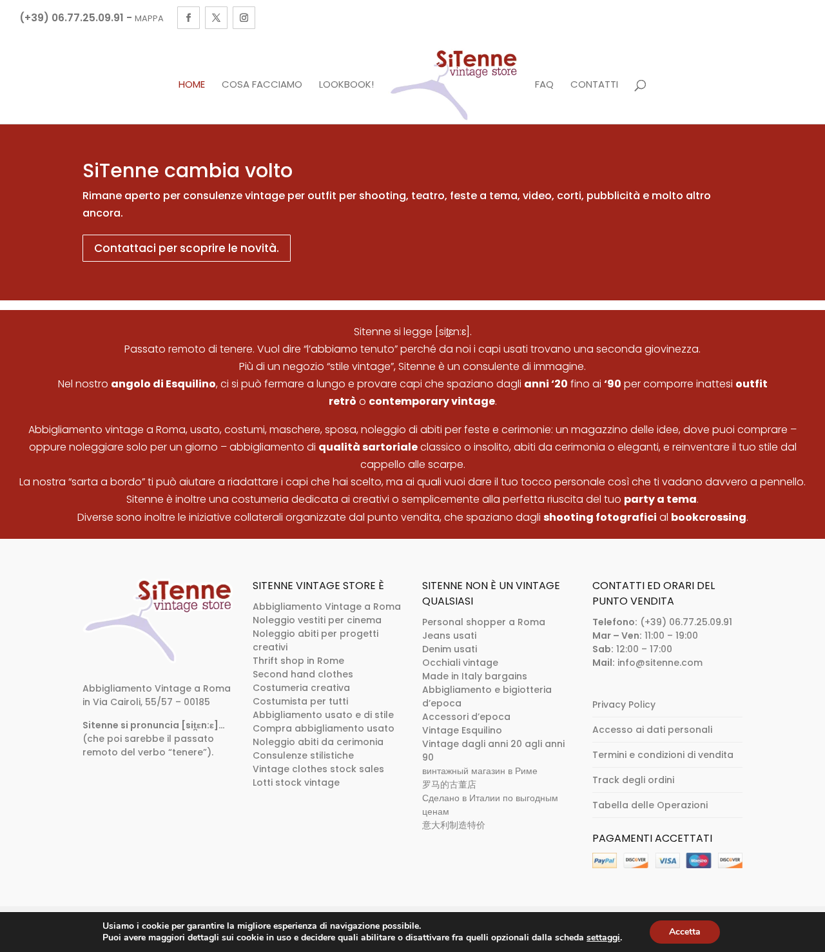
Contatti (594, 85)
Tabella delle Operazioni (650, 805)
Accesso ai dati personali (652, 729)
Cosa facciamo (262, 85)
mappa (149, 18)
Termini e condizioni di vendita (662, 754)
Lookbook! (346, 85)
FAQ (544, 85)
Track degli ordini (633, 779)
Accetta (685, 932)
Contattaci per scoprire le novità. (186, 248)
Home (192, 85)
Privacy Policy (623, 704)
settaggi (603, 938)
